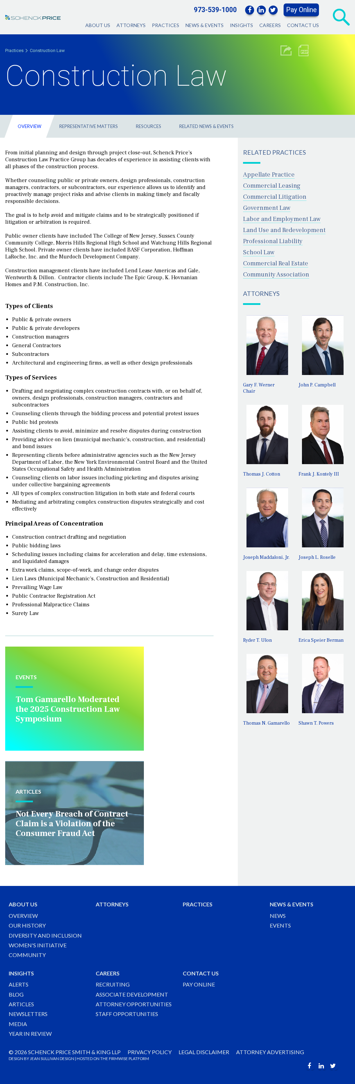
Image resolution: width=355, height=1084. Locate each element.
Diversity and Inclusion (45, 935)
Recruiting (113, 984)
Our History (27, 925)
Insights (241, 25)
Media (18, 1024)
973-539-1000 (215, 10)
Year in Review (30, 1033)
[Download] (303, 50)
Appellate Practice (269, 175)
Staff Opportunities (127, 1013)
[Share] (286, 50)
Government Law (267, 208)
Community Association (276, 275)
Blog (16, 994)
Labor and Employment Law (282, 219)
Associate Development (132, 994)
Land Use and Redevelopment (284, 230)
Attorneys (131, 25)
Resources (148, 126)
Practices (165, 25)
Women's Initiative (38, 945)
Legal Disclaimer (204, 1052)
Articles (21, 1004)
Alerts (18, 984)
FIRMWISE (118, 1058)
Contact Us (303, 25)
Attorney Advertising (270, 1052)
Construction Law (47, 50)
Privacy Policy (150, 1052)
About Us (97, 25)
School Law (259, 252)
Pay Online (301, 10)
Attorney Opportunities (134, 1004)
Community (27, 954)
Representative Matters (88, 126)
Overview (29, 126)
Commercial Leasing (272, 186)
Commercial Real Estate (275, 263)
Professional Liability (273, 241)
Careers (270, 25)
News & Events (204, 25)
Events (280, 925)
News (278, 915)
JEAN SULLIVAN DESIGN (52, 1058)
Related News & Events (206, 126)
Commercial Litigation (274, 197)
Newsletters (28, 1013)
